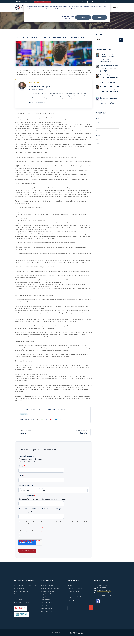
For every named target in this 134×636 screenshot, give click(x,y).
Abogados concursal (47, 591)
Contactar (18, 1)
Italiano (84, 2)
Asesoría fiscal (45, 605)
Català (107, 2)
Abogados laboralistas (47, 585)
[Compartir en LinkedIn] (56, 419)
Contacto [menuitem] (115, 7)
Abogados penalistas (47, 597)
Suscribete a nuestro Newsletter (42, 1)
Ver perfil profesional (36, 102)
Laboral (23, 414)
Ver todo (99, 143)
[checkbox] (53, 460)
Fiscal (97, 127)
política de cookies (65, 12)
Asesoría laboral (45, 600)
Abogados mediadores (48, 594)
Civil (97, 139)
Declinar (99, 17)
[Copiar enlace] (60, 419)
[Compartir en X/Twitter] (37, 419)
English (92, 2)
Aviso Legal (39, 531)
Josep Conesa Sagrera (40, 86)
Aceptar (83, 17)
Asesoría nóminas (46, 602)
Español (100, 2)
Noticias (98, 122)
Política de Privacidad (34, 528)
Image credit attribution (75, 597)
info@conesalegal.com (104, 590)
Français (114, 2)
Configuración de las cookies (67, 17)
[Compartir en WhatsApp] (42, 419)
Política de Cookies (73, 591)
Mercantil (98, 131)
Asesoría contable (46, 608)
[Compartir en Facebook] (46, 419)
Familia (98, 135)
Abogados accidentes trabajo (50, 588)
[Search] (121, 40)
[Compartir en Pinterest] (51, 419)
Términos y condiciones (74, 588)
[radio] (53, 459)
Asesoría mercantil (46, 611)
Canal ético (70, 585)
